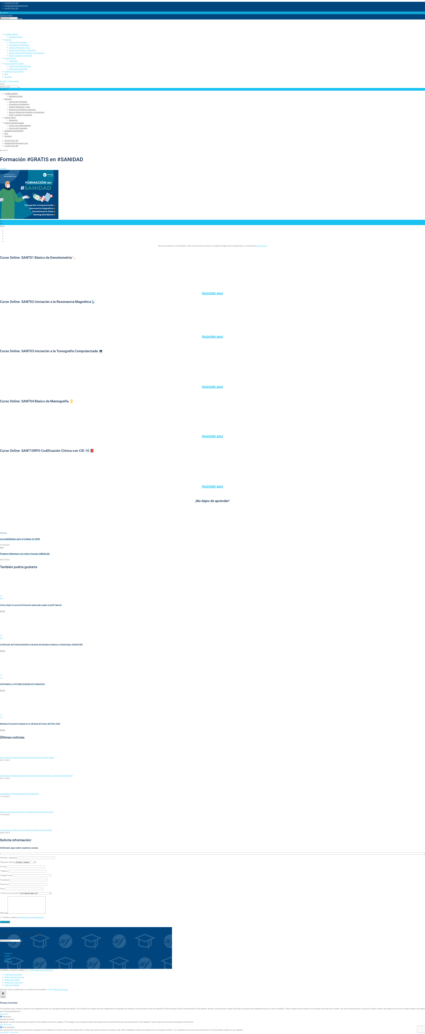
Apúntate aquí (212, 293)
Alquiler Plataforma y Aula (19, 48)
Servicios (8, 40)
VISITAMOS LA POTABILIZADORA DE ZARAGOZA (19, 794)
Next (2, 548)
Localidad (5, 880)
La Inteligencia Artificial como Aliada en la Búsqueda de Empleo (26, 830)
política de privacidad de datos (31, 917)
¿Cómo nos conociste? (10, 893)
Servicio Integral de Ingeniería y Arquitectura (26, 53)
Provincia (5, 884)
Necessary (7, 1017)
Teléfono (4, 871)
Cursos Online (10, 58)
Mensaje (4, 913)
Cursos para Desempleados (20, 66)
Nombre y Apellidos (8, 858)
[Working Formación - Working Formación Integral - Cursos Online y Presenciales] (5, 30)
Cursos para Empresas (18, 42)
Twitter (7, 956)
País (3, 889)
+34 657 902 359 (11, 8)
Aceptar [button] (50, 990)
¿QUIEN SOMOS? (11, 34)
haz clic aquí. (261, 246)
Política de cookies (12, 980)
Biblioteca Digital (16, 37)
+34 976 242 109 (11, 3)
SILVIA (2, 611)
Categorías (13, 61)
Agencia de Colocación (13, 982)
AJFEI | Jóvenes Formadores (20, 56)
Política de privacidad (13, 974)
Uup (1, 169)
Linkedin (7, 959)
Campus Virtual (6, 15)
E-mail (3, 867)
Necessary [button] (4, 1014)
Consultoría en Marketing (19, 45)
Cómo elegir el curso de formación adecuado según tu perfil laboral (27, 757)
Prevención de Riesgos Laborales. (22, 50)
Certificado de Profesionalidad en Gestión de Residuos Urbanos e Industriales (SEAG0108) (36, 776)
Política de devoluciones (14, 977)
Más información (61, 990)
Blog (6, 74)
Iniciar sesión (13, 81)
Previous (3, 533)
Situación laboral (8, 862)
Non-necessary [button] (6, 1025)
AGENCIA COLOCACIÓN (13, 71)
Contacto (8, 77)
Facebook (8, 953)
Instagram (8, 961)
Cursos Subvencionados (14, 64)
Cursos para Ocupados (18, 69)
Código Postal (7, 875)
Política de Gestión (12, 985)
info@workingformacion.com (16, 6)
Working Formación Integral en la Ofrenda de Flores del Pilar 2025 (26, 812)
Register (3, 81)
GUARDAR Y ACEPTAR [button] (9, 1033)
